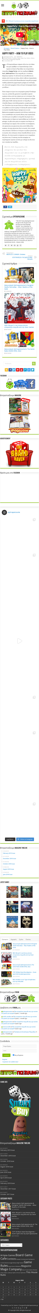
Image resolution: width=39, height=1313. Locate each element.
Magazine (26, 1266)
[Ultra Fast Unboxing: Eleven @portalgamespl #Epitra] (19, 641)
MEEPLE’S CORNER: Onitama (15, 253)
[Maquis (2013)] (12, 907)
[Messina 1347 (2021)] (12, 892)
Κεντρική (6, 48)
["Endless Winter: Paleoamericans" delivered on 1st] (19, 676)
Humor (13, 1266)
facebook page (8, 1263)
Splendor (23, 1272)
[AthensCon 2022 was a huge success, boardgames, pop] (19, 747)
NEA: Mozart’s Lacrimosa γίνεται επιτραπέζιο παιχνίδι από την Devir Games (19, 326)
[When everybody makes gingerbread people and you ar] (19, 534)
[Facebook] (10, 369)
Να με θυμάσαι (18, 1055)
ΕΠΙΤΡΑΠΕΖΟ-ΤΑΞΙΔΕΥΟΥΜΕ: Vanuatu (22, 257)
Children (14, 58)
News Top (23, 58)
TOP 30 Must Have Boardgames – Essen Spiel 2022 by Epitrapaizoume (24, 1233)
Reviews (35, 1270)
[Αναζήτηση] (34, 363)
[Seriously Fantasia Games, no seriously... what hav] (19, 570)
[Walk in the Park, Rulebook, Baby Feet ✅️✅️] (19, 783)
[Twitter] (14, 369)
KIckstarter (18, 1266)
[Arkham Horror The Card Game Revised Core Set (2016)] (27, 892)
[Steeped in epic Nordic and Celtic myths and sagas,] (19, 712)
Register (4, 1059)
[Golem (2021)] (27, 922)
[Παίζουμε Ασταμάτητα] (19, 13)
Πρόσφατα (5, 939)
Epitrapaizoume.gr (32, 1305)
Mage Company (11, 1269)
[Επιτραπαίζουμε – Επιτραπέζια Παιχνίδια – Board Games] (19, 5)
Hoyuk (9, 1266)
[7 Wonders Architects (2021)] (12, 922)
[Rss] (6, 369)
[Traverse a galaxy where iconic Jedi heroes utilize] (19, 819)
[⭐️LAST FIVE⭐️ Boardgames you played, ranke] (19, 605)
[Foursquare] (25, 369)
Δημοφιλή (13, 939)
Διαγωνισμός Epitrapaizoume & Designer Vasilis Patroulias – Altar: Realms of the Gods (19, 287)
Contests (11, 1259)
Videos (28, 58)
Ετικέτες (28, 939)
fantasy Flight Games (18, 1263)
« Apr (2, 1299)
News (18, 58)
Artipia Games (7, 1255)
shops (2, 1272)
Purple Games (29, 1270)
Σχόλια (21, 939)
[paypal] (32, 369)
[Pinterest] (17, 369)
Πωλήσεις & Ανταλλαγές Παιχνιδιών (25, 1032)
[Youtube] (21, 369)
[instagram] (29, 369)
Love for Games (13, 1305)
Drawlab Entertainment (22, 1259)
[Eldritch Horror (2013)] (27, 907)
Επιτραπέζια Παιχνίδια (14, 59)
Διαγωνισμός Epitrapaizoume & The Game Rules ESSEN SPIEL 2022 (19, 350)
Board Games (15, 48)
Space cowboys (8, 1272)
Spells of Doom (16, 1272)
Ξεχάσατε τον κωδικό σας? (10, 1062)
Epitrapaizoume (8, 57)
